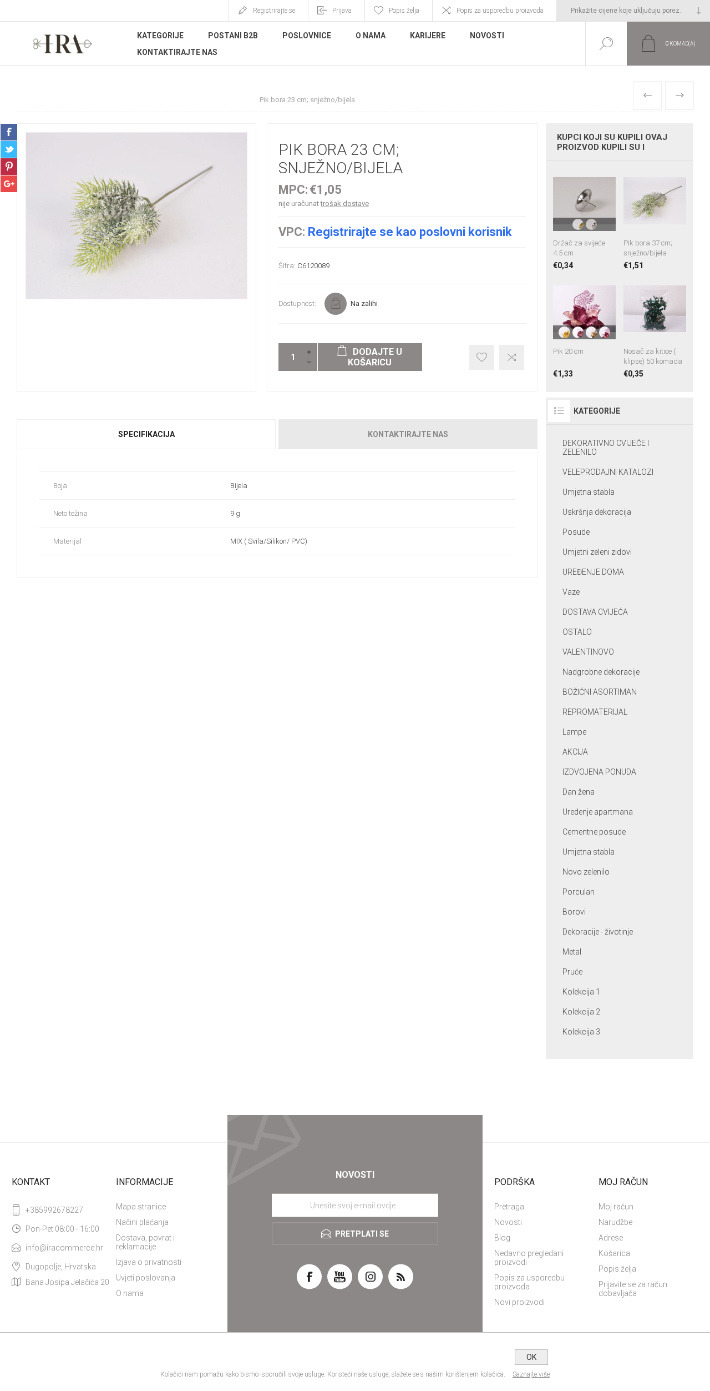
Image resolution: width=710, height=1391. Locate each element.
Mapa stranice (141, 1206)
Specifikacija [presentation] (146, 434)
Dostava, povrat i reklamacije (145, 1242)
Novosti (508, 1222)
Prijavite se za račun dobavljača (633, 1289)
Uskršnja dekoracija (596, 512)
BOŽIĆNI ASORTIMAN (599, 691)
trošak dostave (345, 203)
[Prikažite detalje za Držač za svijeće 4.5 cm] (584, 219)
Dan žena (578, 791)
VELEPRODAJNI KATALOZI (607, 472)
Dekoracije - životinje (597, 931)
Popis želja (617, 1268)
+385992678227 (54, 1210)
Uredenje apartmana (597, 811)
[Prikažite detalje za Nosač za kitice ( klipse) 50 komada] (654, 328)
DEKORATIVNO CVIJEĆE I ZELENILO (605, 447)
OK (531, 1357)
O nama (130, 1293)
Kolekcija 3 (581, 1031)
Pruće (572, 971)
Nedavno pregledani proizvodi (529, 1258)
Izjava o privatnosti (148, 1262)
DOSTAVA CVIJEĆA (595, 611)
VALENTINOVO (588, 651)
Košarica (614, 1253)
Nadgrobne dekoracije (601, 671)
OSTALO (577, 631)
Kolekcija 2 (581, 1011)
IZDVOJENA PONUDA (599, 771)
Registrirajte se (274, 10)
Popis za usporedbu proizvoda (500, 10)
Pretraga (509, 1206)
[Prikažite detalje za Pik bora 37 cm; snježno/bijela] (654, 219)
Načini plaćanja (142, 1222)
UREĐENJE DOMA (593, 572)
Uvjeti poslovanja (145, 1277)
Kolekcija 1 (581, 991)
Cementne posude (594, 831)
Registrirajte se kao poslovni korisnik (410, 232)
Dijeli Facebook (9, 132)
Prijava (342, 10)
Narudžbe (615, 1222)
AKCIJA (575, 751)
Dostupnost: (297, 303)
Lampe (574, 731)
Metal (571, 951)
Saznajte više (531, 1374)
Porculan (578, 891)
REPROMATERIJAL (594, 711)
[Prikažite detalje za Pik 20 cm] (584, 328)
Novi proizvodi (519, 1302)
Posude (576, 532)
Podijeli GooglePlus (9, 183)
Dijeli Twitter (9, 149)
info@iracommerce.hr (64, 1247)
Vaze (571, 591)
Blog (502, 1237)
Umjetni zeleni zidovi (597, 552)
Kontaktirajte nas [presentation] (408, 434)
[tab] (147, 434)
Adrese (611, 1237)
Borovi (574, 911)
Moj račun (616, 1206)
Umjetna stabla (588, 492)
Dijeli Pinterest (9, 166)
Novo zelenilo (586, 871)
